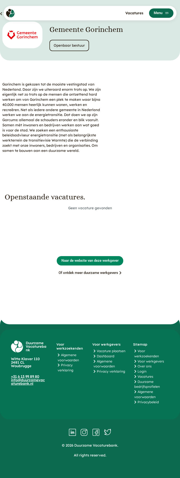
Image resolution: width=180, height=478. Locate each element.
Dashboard (105, 356)
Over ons (145, 366)
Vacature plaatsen (111, 351)
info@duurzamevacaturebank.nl (28, 382)
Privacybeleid (148, 402)
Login (142, 371)
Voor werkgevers (151, 361)
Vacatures (134, 13)
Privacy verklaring (111, 371)
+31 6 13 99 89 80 (25, 376)
